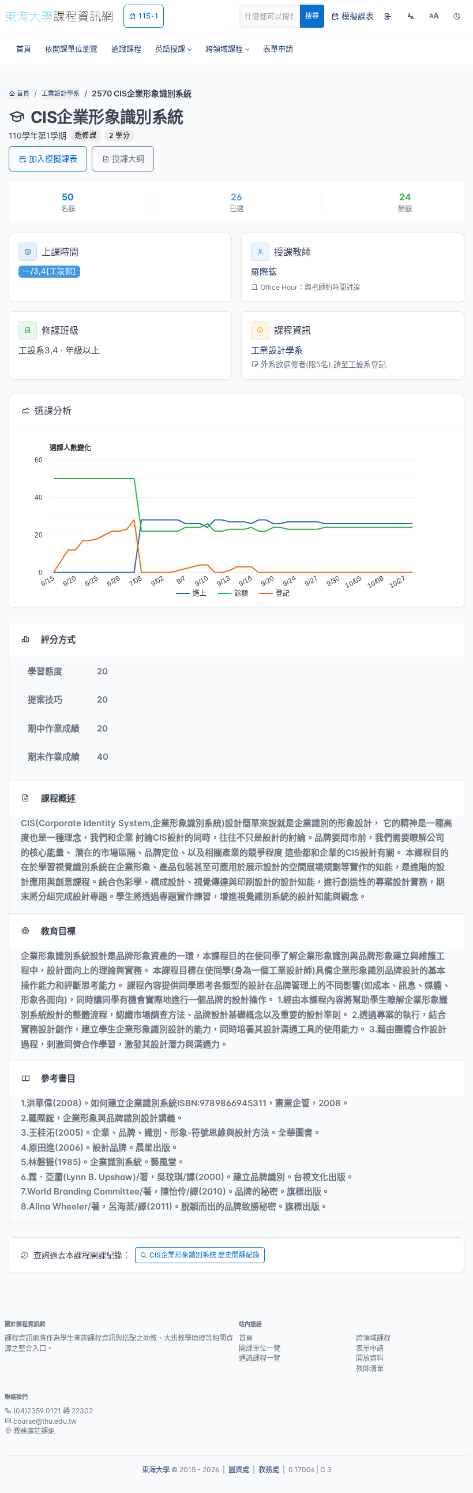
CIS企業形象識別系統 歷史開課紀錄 (204, 1255)
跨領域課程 (373, 1338)
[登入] (387, 16)
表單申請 (370, 1348)
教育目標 (58, 930)
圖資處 (238, 1469)
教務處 (268, 1469)
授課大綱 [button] (128, 158)
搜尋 (312, 16)
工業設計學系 (61, 93)
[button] (173, 48)
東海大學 (156, 1469)
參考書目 (58, 1078)
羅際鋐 (264, 271)
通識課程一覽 (259, 1358)
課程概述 (58, 798)
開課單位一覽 (259, 1348)
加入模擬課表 (53, 158)
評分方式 (58, 639)
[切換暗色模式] (456, 16)
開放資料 (370, 1358)
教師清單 (370, 1368)
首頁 (22, 93)
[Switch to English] (410, 16)
